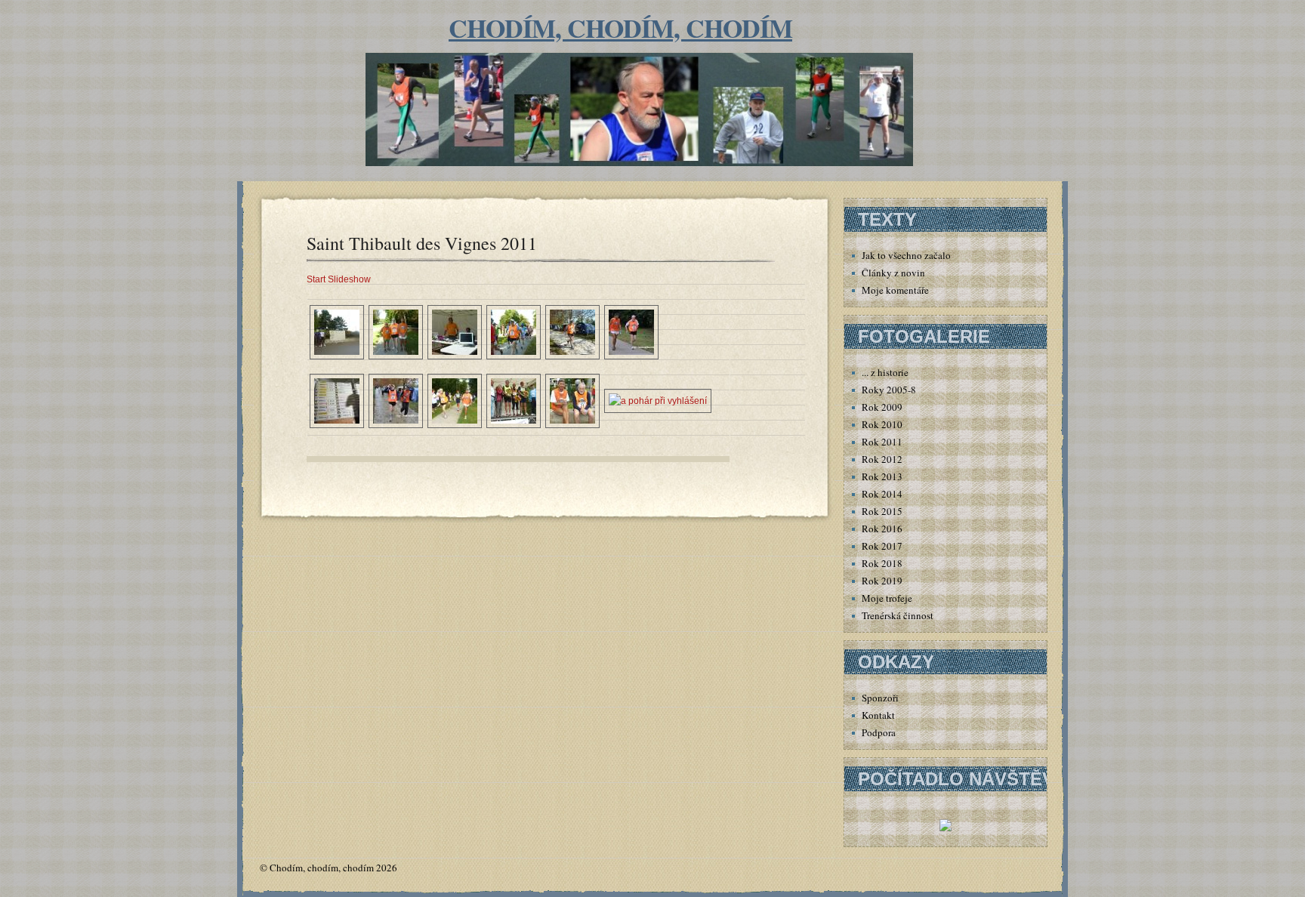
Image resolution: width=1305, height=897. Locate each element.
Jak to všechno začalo (906, 255)
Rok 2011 (882, 441)
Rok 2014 (882, 494)
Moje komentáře (895, 290)
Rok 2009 (882, 407)
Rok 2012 (882, 459)
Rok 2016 (882, 528)
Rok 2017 (882, 546)
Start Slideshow (339, 279)
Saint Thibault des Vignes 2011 (422, 243)
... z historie (885, 372)
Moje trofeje (887, 598)
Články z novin (893, 272)
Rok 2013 (882, 476)
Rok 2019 (882, 580)
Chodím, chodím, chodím (620, 28)
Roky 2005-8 (889, 389)
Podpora (879, 732)
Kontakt (878, 715)
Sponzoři (880, 697)
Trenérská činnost (897, 615)
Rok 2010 (882, 424)
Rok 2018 (882, 563)
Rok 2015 (882, 511)
